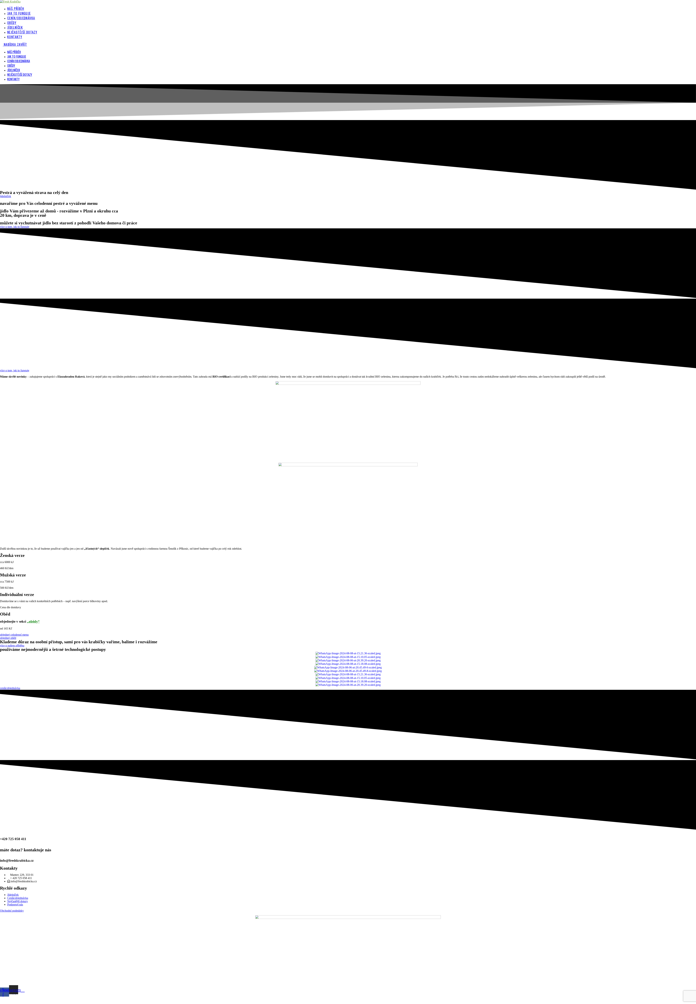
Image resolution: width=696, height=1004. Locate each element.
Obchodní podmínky (12, 910)
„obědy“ (33, 621)
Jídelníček (13, 70)
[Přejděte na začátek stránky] (1, 1000)
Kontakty (13, 79)
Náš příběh (14, 52)
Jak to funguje (16, 56)
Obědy (11, 65)
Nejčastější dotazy (19, 74)
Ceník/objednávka (18, 61)
